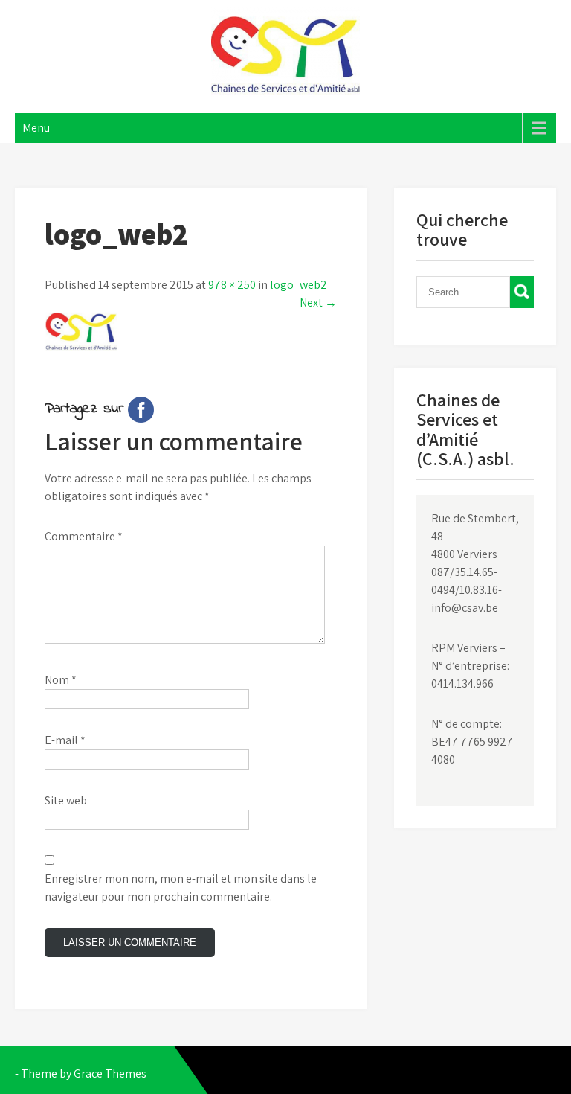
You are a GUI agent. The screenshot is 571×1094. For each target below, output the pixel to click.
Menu (36, 127)
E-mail (65, 740)
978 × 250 (232, 284)
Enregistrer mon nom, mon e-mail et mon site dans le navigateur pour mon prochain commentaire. (181, 887)
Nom (61, 680)
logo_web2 (298, 284)
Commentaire (84, 536)
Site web (66, 800)
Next (318, 302)
